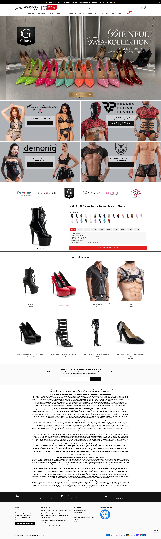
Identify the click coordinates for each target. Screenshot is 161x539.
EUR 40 (109, 229)
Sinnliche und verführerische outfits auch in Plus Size (40, 122)
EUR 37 (87, 229)
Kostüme (72, 14)
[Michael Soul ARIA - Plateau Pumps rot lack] (64, 281)
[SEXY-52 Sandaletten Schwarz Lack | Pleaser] (64, 332)
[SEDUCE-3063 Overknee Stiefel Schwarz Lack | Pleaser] (97, 332)
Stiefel (51, 14)
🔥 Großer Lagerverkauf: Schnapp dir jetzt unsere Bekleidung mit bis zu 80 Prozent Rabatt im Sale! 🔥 (80, 2)
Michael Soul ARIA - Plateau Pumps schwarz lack (30, 354)
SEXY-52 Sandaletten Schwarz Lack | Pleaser (64, 354)
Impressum (77, 519)
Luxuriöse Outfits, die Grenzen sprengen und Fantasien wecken (40, 164)
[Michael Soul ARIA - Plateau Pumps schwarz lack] (30, 332)
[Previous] (17, 227)
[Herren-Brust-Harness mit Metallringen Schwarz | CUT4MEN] (130, 281)
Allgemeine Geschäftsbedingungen (84, 517)
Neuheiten (104, 14)
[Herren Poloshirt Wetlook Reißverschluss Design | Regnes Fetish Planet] (97, 281)
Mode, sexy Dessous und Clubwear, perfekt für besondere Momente (121, 123)
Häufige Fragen (78, 522)
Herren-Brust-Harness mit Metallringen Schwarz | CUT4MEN (130, 304)
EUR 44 (137, 229)
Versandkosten (78, 515)
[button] (144, 7)
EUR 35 (73, 229)
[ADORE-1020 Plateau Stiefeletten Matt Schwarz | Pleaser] (30, 281)
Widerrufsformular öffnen (25, 523)
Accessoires (92, 14)
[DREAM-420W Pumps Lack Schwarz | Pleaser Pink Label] (130, 332)
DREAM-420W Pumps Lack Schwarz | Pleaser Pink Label (130, 355)
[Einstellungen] (138, 7)
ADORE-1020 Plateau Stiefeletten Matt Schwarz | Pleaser (30, 304)
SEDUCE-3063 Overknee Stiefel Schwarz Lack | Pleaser (97, 355)
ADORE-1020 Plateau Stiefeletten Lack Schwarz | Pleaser (98, 206)
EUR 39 (101, 229)
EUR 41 (115, 229)
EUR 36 (80, 229)
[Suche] (135, 7)
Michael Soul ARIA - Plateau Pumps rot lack (63, 303)
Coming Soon (117, 14)
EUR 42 (123, 229)
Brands (31, 14)
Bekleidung (61, 14)
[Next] (63, 227)
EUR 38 (94, 229)
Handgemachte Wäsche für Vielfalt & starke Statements (121, 164)
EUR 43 (130, 229)
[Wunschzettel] (141, 7)
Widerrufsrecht (78, 512)
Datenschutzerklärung (80, 510)
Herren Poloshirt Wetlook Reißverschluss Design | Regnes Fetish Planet (97, 304)
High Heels (41, 14)
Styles (81, 14)
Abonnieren (95, 379)
